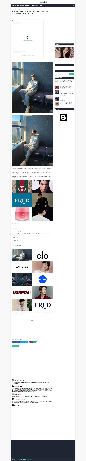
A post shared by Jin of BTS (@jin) (27, 55)
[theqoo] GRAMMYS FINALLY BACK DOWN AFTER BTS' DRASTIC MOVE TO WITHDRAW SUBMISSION (66, 81)
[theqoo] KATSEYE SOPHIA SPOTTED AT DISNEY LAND (67, 98)
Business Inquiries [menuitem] (34, 5)
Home (13, 9)
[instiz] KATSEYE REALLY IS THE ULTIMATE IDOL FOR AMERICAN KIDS (67, 87)
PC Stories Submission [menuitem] (24, 5)
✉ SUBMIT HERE (57, 67)
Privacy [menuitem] (41, 5)
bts (15, 339)
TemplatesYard (19, 459)
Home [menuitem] (13, 5)
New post (13, 316)
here (17, 223)
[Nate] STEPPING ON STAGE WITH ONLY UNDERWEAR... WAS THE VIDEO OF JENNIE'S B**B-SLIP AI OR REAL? (66, 92)
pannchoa (15, 16)
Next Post (51, 318)
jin (17, 339)
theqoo (15, 9)
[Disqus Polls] (32, 362)
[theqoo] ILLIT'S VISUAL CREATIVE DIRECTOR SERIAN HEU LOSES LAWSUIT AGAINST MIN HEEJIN (66, 103)
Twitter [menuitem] (17, 5)
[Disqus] (32, 392)
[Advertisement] (32, 329)
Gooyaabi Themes (29, 459)
